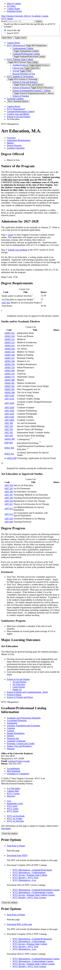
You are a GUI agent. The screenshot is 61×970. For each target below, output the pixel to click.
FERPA (10, 736)
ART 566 (8, 491)
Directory (11, 796)
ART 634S (9, 417)
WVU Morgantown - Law (24, 880)
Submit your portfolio (17, 250)
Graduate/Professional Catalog (20, 111)
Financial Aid (13, 738)
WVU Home (7, 18)
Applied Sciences (20, 65)
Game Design (18, 687)
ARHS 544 (9, 348)
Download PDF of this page (19, 924)
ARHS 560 (9, 370)
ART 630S (9, 410)
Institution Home (14, 11)
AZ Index (11, 6)
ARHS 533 (9, 342)
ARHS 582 (9, 386)
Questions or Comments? (18, 773)
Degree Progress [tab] (14, 145)
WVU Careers (13, 793)
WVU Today (13, 808)
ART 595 (8, 432)
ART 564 (8, 485)
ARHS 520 (9, 336)
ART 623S (9, 398)
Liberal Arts (17, 68)
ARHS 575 (9, 377)
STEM (15, 71)
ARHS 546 (9, 355)
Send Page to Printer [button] (16, 846)
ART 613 (8, 514)
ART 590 (8, 498)
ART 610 (8, 501)
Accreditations (13, 768)
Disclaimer (6, 828)
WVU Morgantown (16, 45)
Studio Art (17, 689)
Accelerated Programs (17, 720)
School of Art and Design (18, 116)
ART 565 (8, 488)
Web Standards (13, 771)
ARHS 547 (9, 358)
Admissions (12, 723)
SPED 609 (11, 458)
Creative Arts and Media (18, 114)
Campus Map (13, 791)
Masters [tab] (10, 143)
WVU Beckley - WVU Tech (25, 877)
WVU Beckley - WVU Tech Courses (29, 897)
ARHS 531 (9, 339)
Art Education (18, 684)
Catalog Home (13, 8)
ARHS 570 (9, 373)
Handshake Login (15, 803)
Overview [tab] (11, 138)
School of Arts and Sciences (25, 82)
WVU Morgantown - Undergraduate (28, 872)
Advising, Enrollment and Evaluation (23, 725)
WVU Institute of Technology (20, 76)
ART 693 (8, 435)
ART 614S (9, 395)
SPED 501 (9, 454)
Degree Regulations (16, 733)
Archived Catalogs (15, 98)
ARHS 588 (9, 392)
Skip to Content (14, 3)
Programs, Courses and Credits (20, 743)
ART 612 (8, 508)
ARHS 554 (9, 367)
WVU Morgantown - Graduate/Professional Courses (36, 890)
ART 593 (8, 426)
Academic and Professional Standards (24, 718)
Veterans (10, 748)
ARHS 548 (9, 361)
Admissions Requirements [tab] (18, 140)
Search (4, 21)
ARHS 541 (9, 345)
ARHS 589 (9, 439)
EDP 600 (8, 443)
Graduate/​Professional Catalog (26, 54)
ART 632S (9, 414)
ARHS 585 (9, 389)
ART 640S (9, 420)
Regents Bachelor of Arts (23, 74)
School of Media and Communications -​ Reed (27, 692)
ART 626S (9, 407)
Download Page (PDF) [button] (17, 855)
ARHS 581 (9, 383)
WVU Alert (12, 806)
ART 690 (8, 522)
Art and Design (19, 682)
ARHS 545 (9, 352)
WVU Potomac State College (20, 59)
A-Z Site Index (13, 788)
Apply (11, 235)
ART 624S (9, 403)
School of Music (14, 694)
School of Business (21, 87)
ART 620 (8, 518)
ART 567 (8, 495)
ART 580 (8, 423)
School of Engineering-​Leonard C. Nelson (31, 90)
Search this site (13, 30)
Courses (10, 730)
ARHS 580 (9, 380)
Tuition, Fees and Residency (19, 746)
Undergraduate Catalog (22, 48)
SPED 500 (9, 448)
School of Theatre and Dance (20, 697)
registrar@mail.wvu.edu (19, 761)
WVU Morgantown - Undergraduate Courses (32, 892)
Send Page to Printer (16, 914)
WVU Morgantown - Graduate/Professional (32, 870)
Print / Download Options (18, 101)
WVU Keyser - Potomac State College (29, 875)
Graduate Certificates (16, 741)
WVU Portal (12, 811)
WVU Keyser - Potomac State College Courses (33, 895)
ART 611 (8, 504)
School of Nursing (20, 96)
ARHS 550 (9, 364)
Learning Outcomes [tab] (16, 148)
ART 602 (6, 302)
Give (9, 801)
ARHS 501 (9, 333)
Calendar (11, 728)
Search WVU (13, 33)
